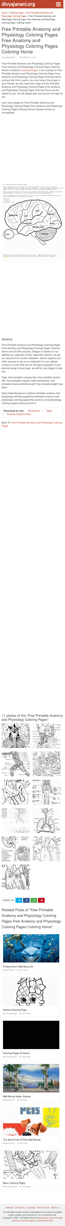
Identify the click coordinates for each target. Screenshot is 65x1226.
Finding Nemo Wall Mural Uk (18, 966)
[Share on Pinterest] (41, 900)
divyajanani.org (18, 4)
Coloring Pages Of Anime (16, 1053)
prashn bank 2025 (45, 1220)
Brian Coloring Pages (14, 1183)
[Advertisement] (32, 149)
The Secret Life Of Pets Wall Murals (21, 1139)
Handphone (34, 410)
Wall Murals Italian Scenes (17, 1096)
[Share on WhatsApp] (33, 900)
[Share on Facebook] (26, 900)
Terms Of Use (43, 1207)
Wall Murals (10, 970)
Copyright (31, 1207)
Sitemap (9, 1207)
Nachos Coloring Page (15, 1009)
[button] (58, 4)
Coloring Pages (8, 57)
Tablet (49, 410)
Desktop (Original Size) (19, 414)
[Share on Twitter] (19, 900)
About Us (55, 1207)
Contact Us (20, 1207)
